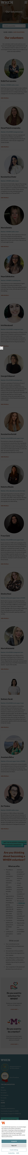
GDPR (17, 1153)
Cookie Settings (14, 1150)
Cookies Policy (11, 1153)
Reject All (14, 1145)
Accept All (14, 1141)
